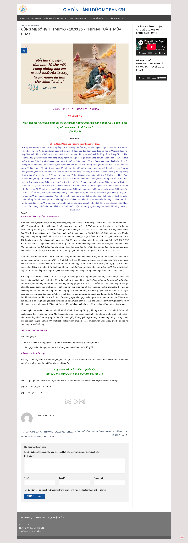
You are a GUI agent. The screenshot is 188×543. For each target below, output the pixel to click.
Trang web (98, 478)
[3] (22, 392)
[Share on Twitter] (70, 401)
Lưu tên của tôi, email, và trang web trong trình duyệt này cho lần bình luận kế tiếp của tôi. (67, 490)
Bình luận (29, 456)
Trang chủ (24, 18)
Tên (26, 478)
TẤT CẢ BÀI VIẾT (96, 18)
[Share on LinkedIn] (84, 401)
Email (62, 478)
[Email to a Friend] (75, 401)
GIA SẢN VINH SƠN (78, 18)
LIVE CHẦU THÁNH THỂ (114, 18)
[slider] (162, 77)
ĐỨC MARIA (36, 18)
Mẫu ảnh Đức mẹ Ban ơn (55, 18)
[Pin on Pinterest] (79, 401)
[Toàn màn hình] (163, 53)
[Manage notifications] (182, 537)
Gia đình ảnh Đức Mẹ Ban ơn (94, 10)
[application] (151, 46)
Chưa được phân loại (30, 25)
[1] (22, 380)
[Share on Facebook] (66, 401)
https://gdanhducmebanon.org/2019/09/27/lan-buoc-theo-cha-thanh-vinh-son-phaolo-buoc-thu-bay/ (72, 380)
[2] (22, 386)
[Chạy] (139, 53)
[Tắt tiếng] (159, 53)
